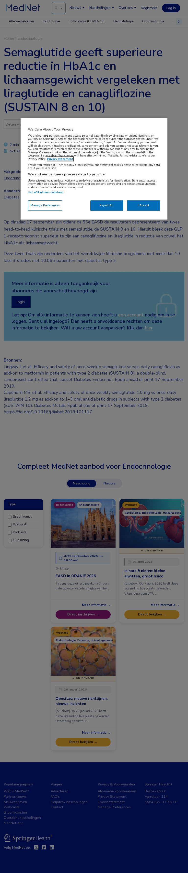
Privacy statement (60, 159)
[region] (94, 169)
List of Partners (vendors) (45, 192)
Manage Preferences (45, 205)
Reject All (107, 205)
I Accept (143, 205)
